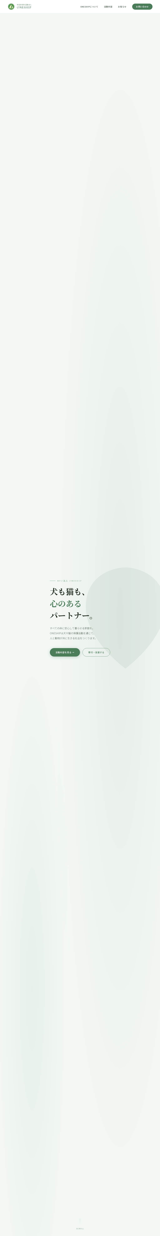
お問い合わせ (142, 6)
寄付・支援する (96, 652)
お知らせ (122, 6)
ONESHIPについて (89, 6)
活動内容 (108, 6)
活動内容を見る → (64, 652)
